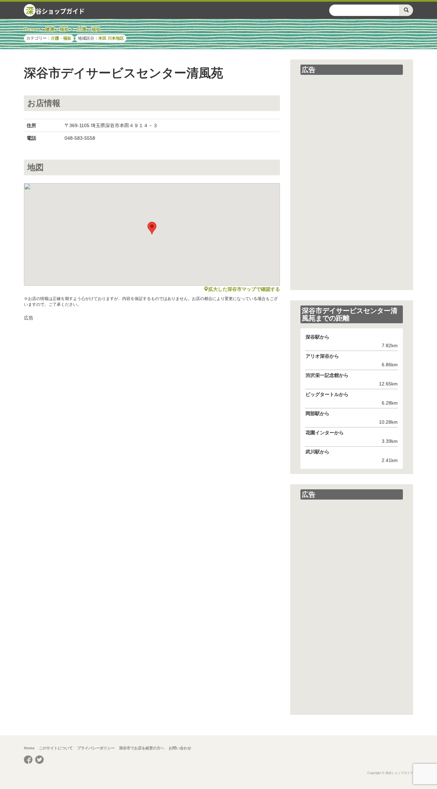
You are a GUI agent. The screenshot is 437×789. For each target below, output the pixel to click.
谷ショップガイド (55, 10)
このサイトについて (56, 748)
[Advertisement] (152, 372)
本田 (102, 38)
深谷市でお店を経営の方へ (141, 748)
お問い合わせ (180, 748)
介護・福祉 (61, 38)
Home (29, 748)
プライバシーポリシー (96, 748)
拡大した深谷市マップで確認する (244, 289)
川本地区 (116, 38)
